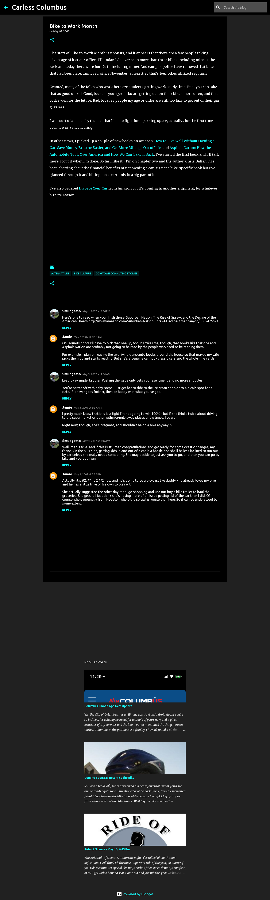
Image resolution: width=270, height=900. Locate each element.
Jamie (67, 337)
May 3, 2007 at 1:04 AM (96, 374)
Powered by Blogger (137, 894)
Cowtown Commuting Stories (116, 273)
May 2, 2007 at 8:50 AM (88, 336)
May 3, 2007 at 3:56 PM (87, 474)
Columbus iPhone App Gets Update (108, 706)
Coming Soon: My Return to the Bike (109, 777)
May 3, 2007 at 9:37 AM (88, 407)
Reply (67, 328)
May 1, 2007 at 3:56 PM (96, 311)
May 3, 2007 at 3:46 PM (96, 440)
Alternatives (60, 273)
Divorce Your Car (93, 188)
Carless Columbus (39, 7)
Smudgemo (71, 311)
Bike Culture (82, 273)
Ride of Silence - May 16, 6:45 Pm (107, 849)
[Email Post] (52, 268)
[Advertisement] (135, 617)
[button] (52, 40)
